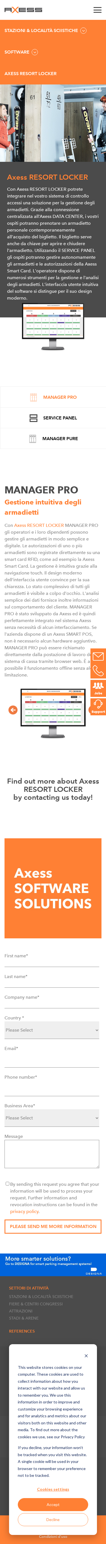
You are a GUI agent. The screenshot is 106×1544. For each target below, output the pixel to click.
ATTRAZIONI (21, 1311)
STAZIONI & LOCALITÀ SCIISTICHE (41, 1296)
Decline (53, 1519)
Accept (53, 1504)
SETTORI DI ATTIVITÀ (29, 1288)
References (22, 1331)
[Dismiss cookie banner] (86, 1356)
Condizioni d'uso (53, 1536)
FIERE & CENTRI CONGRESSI (36, 1304)
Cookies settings (53, 1489)
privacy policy (24, 1211)
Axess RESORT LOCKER (39, 525)
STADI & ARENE (23, 1318)
